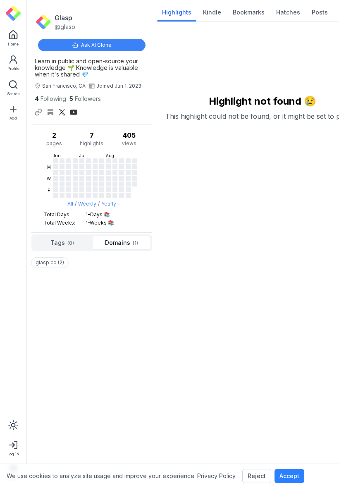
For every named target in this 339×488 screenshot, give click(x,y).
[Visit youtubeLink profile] (73, 112)
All (70, 204)
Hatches (288, 12)
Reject (257, 475)
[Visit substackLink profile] (50, 112)
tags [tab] (62, 242)
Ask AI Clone (96, 45)
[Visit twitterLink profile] (62, 112)
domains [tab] (121, 242)
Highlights (176, 12)
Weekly (87, 204)
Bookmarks (249, 12)
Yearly (108, 204)
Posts (320, 12)
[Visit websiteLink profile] (38, 112)
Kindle (212, 12)
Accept (289, 475)
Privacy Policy (216, 475)
